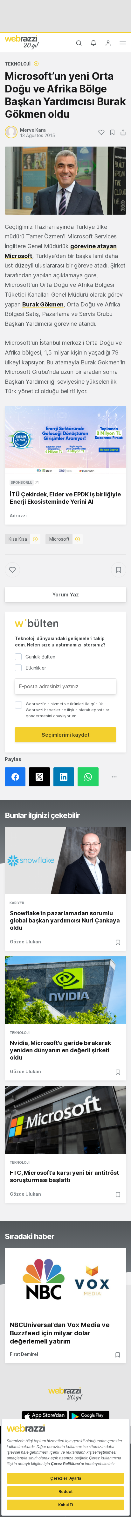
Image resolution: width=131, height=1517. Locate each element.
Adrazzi (18, 515)
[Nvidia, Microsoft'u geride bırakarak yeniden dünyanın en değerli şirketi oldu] (65, 990)
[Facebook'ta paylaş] (17, 776)
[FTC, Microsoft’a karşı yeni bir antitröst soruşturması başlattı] (65, 1120)
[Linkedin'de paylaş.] (65, 776)
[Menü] (123, 44)
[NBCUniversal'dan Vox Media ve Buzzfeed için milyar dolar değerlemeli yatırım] (65, 1282)
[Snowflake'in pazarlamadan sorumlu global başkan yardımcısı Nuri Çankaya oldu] (65, 861)
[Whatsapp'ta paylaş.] (90, 776)
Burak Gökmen (43, 304)
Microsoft (18, 256)
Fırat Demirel (24, 1354)
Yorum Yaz (65, 594)
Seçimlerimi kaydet (66, 735)
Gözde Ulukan (25, 941)
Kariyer (17, 903)
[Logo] (22, 42)
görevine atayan (93, 246)
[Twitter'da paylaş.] (41, 776)
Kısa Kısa (18, 539)
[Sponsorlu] (65, 440)
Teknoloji (18, 63)
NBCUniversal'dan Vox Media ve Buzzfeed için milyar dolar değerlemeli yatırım (60, 1333)
